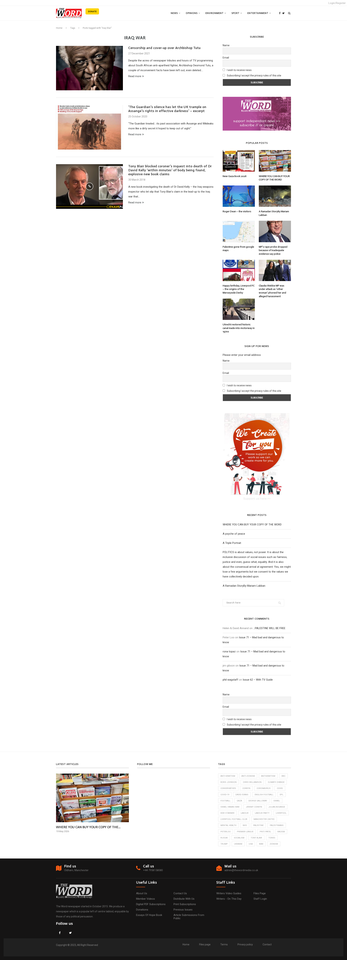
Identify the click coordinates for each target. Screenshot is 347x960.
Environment (214, 13)
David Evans (241, 794)
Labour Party (262, 813)
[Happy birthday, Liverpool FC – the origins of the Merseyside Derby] (239, 270)
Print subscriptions (185, 904)
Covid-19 (224, 794)
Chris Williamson (252, 782)
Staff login (260, 898)
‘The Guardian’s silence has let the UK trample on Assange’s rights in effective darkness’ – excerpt (167, 109)
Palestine (258, 825)
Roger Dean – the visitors (237, 211)
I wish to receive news (239, 70)
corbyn (246, 788)
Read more (134, 76)
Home (59, 28)
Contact (267, 944)
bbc (283, 776)
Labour (245, 813)
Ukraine (238, 844)
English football (264, 794)
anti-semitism (227, 776)
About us (141, 893)
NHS (245, 825)
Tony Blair (256, 838)
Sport (235, 13)
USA (251, 844)
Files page (260, 893)
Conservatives (228, 788)
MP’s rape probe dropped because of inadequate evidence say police (273, 250)
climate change (276, 782)
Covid (280, 788)
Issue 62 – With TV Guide (258, 679)
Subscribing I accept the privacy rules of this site (254, 75)
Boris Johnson (228, 782)
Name (226, 45)
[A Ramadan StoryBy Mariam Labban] (275, 196)
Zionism (274, 844)
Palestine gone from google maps (238, 248)
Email (226, 57)
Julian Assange (276, 807)
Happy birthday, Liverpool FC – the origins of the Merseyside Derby (238, 289)
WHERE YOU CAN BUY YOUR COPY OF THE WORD (274, 178)
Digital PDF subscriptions (151, 904)
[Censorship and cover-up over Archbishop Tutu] (89, 68)
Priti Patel (265, 831)
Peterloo (225, 831)
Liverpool (281, 813)
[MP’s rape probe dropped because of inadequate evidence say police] (275, 231)
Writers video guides (228, 893)
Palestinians (277, 825)
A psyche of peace (234, 533)
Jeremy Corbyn (254, 807)
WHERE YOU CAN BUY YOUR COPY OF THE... (88, 827)
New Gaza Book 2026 (235, 176)
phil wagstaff (230, 679)
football (225, 801)
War (261, 844)
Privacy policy (245, 944)
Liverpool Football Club (233, 819)
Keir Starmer (227, 813)
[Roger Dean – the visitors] (239, 196)
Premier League (245, 831)
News (174, 13)
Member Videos (145, 898)
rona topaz (229, 651)
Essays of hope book (149, 915)
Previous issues (183, 909)
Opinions (192, 13)
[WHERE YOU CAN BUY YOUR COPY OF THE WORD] (275, 160)
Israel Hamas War (229, 807)
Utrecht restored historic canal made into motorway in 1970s (239, 328)
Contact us (180, 893)
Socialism (239, 838)
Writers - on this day (228, 898)
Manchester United (264, 819)
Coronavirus (264, 788)
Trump (224, 844)
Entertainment (257, 13)
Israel (276, 801)
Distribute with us (184, 898)
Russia (224, 838)
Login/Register (337, 3)
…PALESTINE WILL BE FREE (269, 628)
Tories (271, 838)
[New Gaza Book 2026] (239, 160)
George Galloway (257, 801)
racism (281, 831)
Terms (224, 944)
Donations (142, 909)
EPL (281, 794)
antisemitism (268, 776)
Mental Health (228, 825)
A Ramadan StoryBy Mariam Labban (274, 213)
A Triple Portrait (232, 543)
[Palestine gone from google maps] (239, 231)
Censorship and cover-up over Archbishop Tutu (164, 48)
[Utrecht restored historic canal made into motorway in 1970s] (239, 309)
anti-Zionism (248, 776)
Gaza (239, 801)
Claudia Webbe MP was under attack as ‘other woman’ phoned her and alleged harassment (272, 291)
